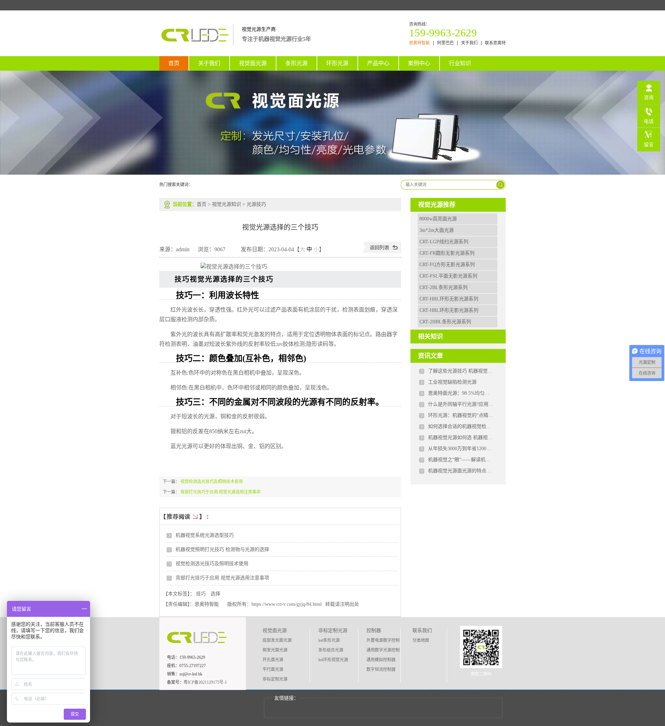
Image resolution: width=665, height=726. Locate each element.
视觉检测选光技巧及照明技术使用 (211, 481)
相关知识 (430, 336)
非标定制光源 (275, 679)
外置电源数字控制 (383, 640)
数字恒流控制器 (381, 669)
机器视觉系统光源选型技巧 (205, 535)
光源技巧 (256, 204)
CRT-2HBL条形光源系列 (445, 321)
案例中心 (419, 63)
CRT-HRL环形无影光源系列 (448, 298)
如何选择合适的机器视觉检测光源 (461, 426)
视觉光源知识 (226, 204)
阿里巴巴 (445, 43)
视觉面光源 (253, 63)
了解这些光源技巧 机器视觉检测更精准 (461, 371)
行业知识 (460, 63)
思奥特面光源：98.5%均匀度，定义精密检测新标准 (461, 393)
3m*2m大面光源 (436, 230)
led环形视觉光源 (333, 659)
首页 (173, 63)
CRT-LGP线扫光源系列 (443, 241)
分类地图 (421, 640)
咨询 (649, 97)
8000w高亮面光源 (438, 218)
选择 (215, 593)
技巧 (201, 593)
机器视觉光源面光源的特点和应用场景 (461, 470)
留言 (649, 144)
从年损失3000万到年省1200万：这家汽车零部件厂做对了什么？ (461, 448)
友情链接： (286, 698)
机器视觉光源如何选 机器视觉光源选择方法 (461, 437)
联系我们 (422, 630)
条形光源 (296, 63)
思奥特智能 (419, 43)
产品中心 (378, 63)
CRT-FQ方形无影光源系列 (447, 264)
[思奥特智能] (196, 41)
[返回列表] (382, 251)
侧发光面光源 (275, 650)
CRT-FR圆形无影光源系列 (447, 253)
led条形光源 (329, 640)
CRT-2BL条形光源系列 (443, 287)
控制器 (373, 630)
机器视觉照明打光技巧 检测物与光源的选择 (222, 549)
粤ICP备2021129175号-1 (205, 682)
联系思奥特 (495, 43)
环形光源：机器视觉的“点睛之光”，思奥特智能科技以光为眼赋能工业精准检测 (461, 415)
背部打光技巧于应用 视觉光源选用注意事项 (220, 492)
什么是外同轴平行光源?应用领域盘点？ (461, 404)
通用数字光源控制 (383, 650)
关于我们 (469, 43)
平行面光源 (273, 669)
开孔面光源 (273, 659)
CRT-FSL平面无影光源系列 (448, 276)
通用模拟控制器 (381, 659)
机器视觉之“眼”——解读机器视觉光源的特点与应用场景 (461, 459)
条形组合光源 (330, 650)
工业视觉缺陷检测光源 (452, 382)
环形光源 (337, 63)
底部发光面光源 (277, 640)
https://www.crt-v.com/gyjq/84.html (286, 604)
